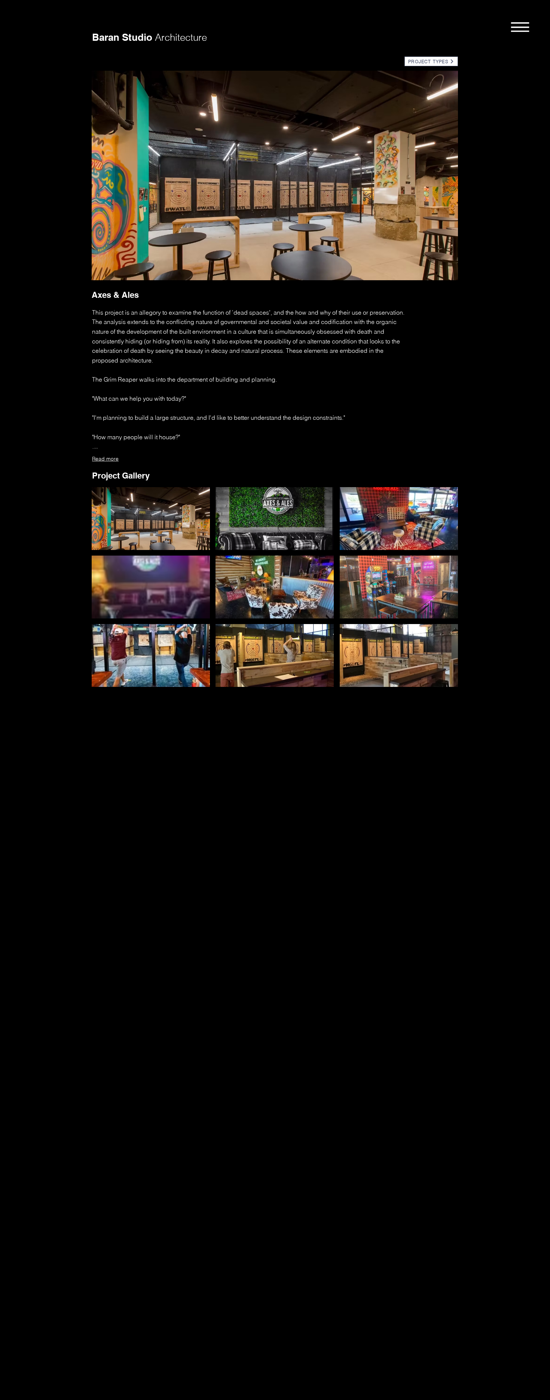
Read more (105, 458)
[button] (520, 26)
